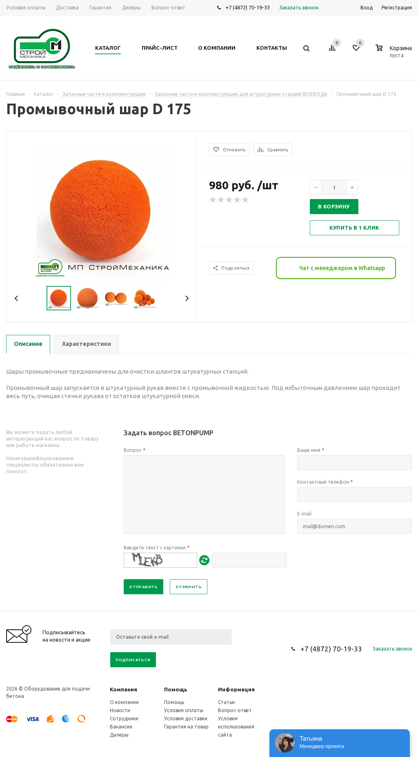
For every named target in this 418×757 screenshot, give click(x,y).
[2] (221, 200)
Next (187, 298)
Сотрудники (124, 718)
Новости (120, 710)
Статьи (226, 702)
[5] (246, 200)
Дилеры (119, 734)
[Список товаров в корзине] (394, 54)
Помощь (175, 689)
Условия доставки (185, 718)
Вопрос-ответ (235, 710)
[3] (229, 200)
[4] (237, 200)
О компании (124, 702)
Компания (123, 689)
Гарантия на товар (186, 726)
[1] (213, 200)
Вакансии (121, 726)
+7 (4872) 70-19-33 (247, 7)
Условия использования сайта (236, 726)
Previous (16, 298)
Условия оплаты (183, 710)
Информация (236, 689)
